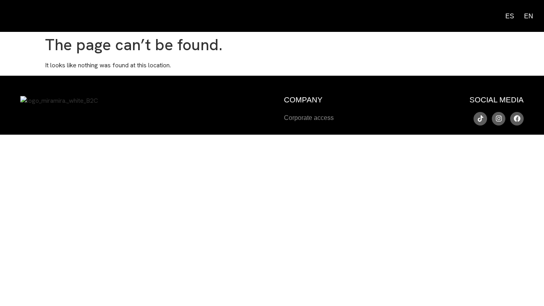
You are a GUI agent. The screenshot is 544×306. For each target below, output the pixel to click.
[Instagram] (498, 119)
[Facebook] (517, 119)
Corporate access (309, 117)
